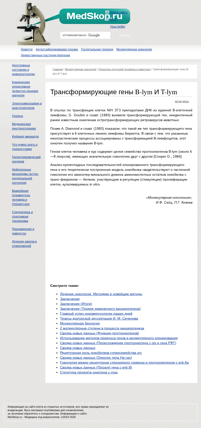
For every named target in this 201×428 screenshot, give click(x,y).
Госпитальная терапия (97, 49)
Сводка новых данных (77, 348)
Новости (27, 49)
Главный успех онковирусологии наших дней (96, 313)
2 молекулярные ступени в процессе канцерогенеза (102, 328)
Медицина (31, 417)
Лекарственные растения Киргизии (45, 55)
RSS (113, 19)
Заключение (70, 299)
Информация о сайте (73, 413)
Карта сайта (118, 12)
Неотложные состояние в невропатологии (23, 70)
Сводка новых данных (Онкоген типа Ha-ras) (96, 357)
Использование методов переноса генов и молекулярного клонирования (119, 338)
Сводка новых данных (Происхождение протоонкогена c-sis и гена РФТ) (118, 343)
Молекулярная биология (80, 323)
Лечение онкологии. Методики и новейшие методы (101, 294)
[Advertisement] (91, 242)
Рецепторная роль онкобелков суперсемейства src (101, 353)
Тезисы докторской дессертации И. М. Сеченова (99, 318)
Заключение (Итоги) (76, 304)
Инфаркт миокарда (25, 136)
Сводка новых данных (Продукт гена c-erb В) (96, 367)
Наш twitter (117, 26)
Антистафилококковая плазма (57, 49)
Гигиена (17, 116)
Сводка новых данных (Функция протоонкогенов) (99, 333)
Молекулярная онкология (134, 49)
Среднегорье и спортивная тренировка (22, 216)
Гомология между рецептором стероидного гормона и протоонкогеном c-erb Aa (124, 362)
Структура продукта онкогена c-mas (89, 372)
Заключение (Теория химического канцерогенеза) (100, 309)
